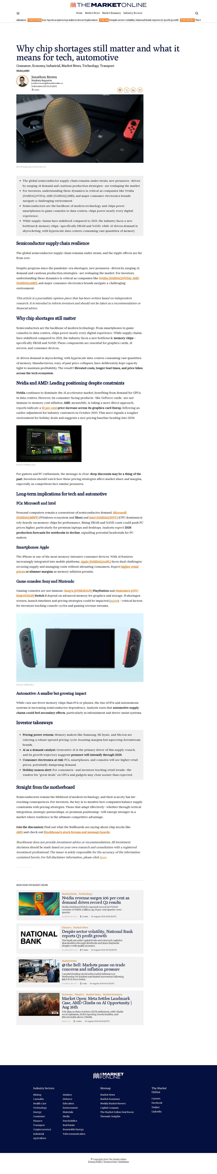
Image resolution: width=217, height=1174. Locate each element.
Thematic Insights (110, 1116)
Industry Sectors (132, 13)
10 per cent (49, 408)
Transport (107, 66)
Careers (156, 1098)
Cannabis (38, 1099)
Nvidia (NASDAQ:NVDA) (115, 278)
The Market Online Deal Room (117, 1112)
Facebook (157, 1102)
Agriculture (39, 1138)
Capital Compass (109, 1107)
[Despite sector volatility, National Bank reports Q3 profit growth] (79, 939)
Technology (90, 66)
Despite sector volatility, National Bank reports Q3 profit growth (120, 20)
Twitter (156, 1107)
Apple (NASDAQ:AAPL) (96, 561)
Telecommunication (74, 1133)
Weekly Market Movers (113, 1103)
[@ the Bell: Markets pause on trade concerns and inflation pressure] (79, 972)
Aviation (67, 1094)
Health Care (39, 1103)
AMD (19, 832)
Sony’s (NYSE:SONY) (78, 590)
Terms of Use (110, 1161)
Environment (70, 1107)
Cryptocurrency (42, 1129)
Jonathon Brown (44, 81)
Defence (67, 1099)
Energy (37, 1112)
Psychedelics (70, 1120)
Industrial (53, 66)
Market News (92, 13)
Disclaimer (124, 1161)
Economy (38, 66)
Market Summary (111, 13)
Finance (37, 1120)
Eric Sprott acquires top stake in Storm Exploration (44, 20)
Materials (68, 1112)
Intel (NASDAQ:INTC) (103, 517)
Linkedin (157, 1111)
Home (79, 13)
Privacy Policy (95, 1161)
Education (68, 1103)
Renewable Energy (73, 1129)
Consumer (23, 66)
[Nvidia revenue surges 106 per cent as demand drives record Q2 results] (79, 905)
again (114, 601)
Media (66, 1116)
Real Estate (69, 1125)
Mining (37, 1094)
